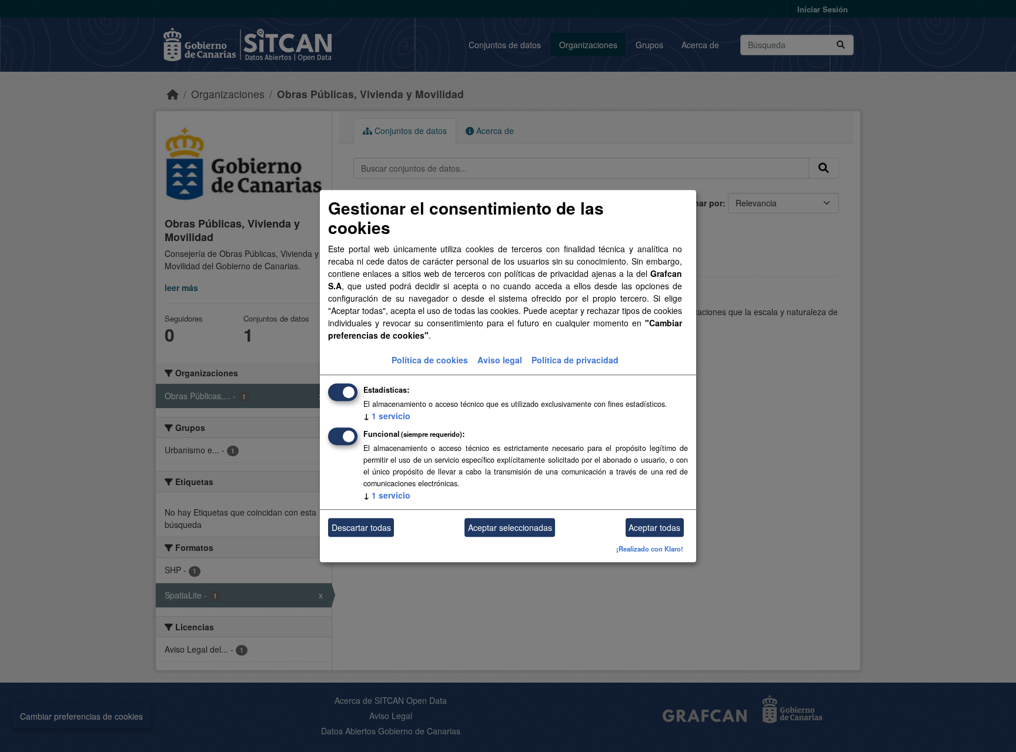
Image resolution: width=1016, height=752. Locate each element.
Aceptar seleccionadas (510, 527)
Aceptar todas (654, 527)
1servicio (386, 416)
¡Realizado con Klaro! (649, 549)
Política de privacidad (575, 360)
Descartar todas (361, 527)
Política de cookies (430, 360)
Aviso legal (499, 360)
